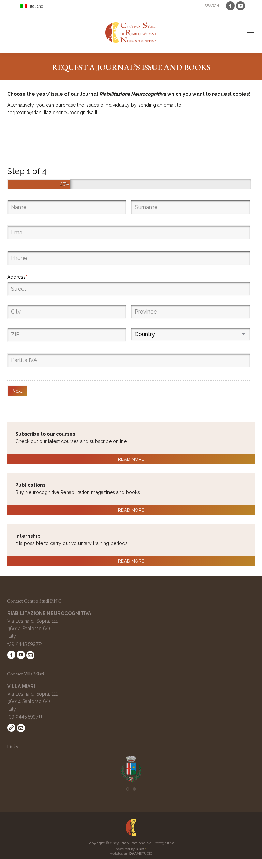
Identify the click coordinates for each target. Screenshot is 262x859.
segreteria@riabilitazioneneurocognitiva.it (52, 112)
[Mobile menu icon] (250, 32)
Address (17, 277)
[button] (127, 789)
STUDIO (140, 853)
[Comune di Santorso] (131, 781)
